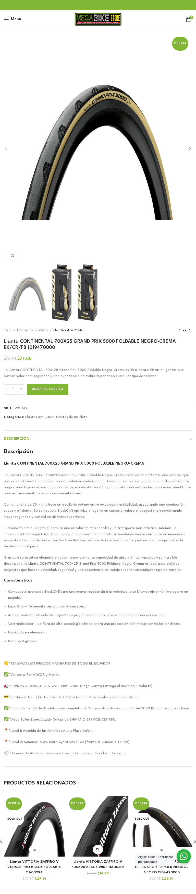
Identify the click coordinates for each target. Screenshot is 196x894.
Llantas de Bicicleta (33, 330)
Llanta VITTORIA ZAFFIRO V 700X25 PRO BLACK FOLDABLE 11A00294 (34, 867)
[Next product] (189, 330)
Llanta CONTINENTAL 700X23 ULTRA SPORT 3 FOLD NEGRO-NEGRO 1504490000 (161, 867)
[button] (97, 849)
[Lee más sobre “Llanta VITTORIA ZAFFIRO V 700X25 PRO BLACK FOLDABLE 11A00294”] (34, 849)
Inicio (8, 330)
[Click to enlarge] (13, 255)
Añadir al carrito (47, 389)
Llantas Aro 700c (68, 330)
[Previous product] (179, 330)
